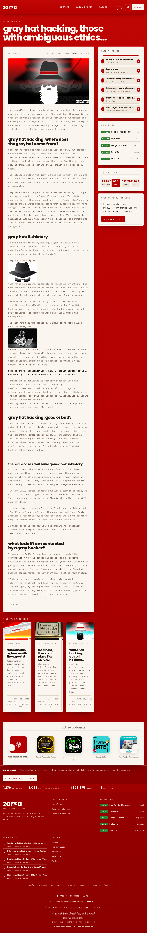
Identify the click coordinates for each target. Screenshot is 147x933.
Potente (115, 152)
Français (70, 885)
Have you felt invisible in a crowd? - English (120, 59)
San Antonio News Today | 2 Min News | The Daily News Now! (27, 843)
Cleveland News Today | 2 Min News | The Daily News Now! (27, 875)
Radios (103, 6)
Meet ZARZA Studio (20, 778)
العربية (115, 885)
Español (32, 885)
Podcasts (64, 6)
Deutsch (83, 885)
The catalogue (59, 847)
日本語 (106, 885)
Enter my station (61, 813)
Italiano (95, 885)
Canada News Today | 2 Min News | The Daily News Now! (27, 867)
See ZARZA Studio (113, 219)
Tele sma (115, 138)
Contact (56, 842)
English (43, 885)
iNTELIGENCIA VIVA (78, 907)
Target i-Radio (118, 145)
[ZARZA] (12, 7)
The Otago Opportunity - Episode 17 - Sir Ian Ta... (120, 107)
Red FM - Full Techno (121, 132)
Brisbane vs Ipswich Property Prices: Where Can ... (120, 88)
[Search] (128, 7)
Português (56, 885)
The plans (57, 804)
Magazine (56, 856)
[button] (73, 760)
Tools (54, 861)
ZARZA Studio (84, 6)
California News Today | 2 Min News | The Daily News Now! (27, 859)
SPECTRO (115, 158)
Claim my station (61, 809)
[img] (73, 902)
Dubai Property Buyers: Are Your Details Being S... (120, 79)
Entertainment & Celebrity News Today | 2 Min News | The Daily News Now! (27, 851)
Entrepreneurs (11, 21)
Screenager (112, 69)
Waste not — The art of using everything (120, 98)
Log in (138, 7)
